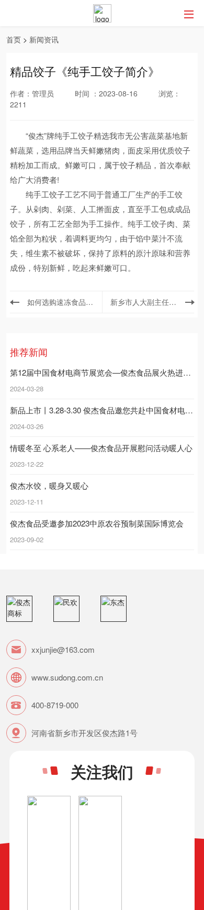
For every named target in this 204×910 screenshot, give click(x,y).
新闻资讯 (44, 39)
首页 (13, 39)
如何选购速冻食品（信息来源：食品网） (60, 302)
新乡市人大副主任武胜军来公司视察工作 (143, 302)
